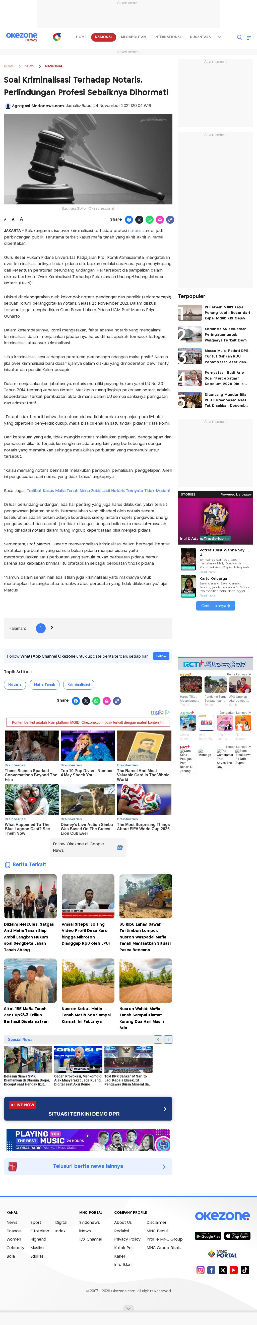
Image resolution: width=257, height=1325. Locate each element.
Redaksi (121, 1231)
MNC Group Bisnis (164, 1248)
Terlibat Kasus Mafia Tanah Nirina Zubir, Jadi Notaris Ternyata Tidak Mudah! (98, 491)
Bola (11, 1256)
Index (60, 1231)
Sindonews (89, 1223)
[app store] (237, 1236)
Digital (61, 1223)
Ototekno (39, 1231)
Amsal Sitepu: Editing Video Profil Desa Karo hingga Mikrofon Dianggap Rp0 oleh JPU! (86, 934)
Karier (119, 1256)
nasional (103, 37)
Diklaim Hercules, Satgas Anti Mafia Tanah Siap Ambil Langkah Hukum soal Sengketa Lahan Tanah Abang (29, 937)
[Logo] (57, 37)
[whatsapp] (150, 219)
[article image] (190, 313)
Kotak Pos (124, 1248)
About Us (123, 1223)
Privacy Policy (127, 1239)
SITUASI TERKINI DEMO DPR (84, 1114)
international (167, 37)
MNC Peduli (157, 1231)
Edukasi (37, 1256)
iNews (85, 1231)
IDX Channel (90, 1239)
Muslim (37, 1248)
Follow (161, 656)
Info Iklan (123, 1265)
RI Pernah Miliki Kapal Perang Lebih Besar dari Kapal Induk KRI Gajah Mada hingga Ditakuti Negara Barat (227, 313)
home (81, 37)
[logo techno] (22, 37)
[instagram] (200, 1270)
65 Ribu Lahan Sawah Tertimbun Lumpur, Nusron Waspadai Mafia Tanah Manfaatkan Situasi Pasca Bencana (145, 937)
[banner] (88, 1139)
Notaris (15, 684)
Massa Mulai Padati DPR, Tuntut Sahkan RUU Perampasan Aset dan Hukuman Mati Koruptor (227, 357)
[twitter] (223, 1270)
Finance (14, 1231)
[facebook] (211, 1270)
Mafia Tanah (44, 684)
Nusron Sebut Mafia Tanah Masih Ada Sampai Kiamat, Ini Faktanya (86, 1015)
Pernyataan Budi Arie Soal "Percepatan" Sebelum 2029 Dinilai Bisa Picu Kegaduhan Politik (225, 379)
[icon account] (8, 106)
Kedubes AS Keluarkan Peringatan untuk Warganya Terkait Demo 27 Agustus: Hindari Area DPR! (227, 335)
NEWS (29, 66)
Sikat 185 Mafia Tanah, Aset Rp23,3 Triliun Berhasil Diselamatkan (26, 1015)
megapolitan (133, 37)
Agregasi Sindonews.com (38, 106)
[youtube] (234, 1270)
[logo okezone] (222, 1216)
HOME (9, 66)
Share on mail (160, 219)
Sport (35, 1223)
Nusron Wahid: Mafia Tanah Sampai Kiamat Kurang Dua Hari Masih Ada (141, 1018)
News (12, 1223)
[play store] (208, 1236)
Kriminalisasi (79, 684)
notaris (135, 231)
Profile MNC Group (165, 1239)
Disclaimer (156, 1223)
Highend (38, 1239)
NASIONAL (54, 66)
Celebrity (15, 1248)
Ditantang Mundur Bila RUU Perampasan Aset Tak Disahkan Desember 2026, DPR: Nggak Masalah (227, 401)
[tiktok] (245, 1270)
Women (14, 1239)
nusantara (200, 37)
